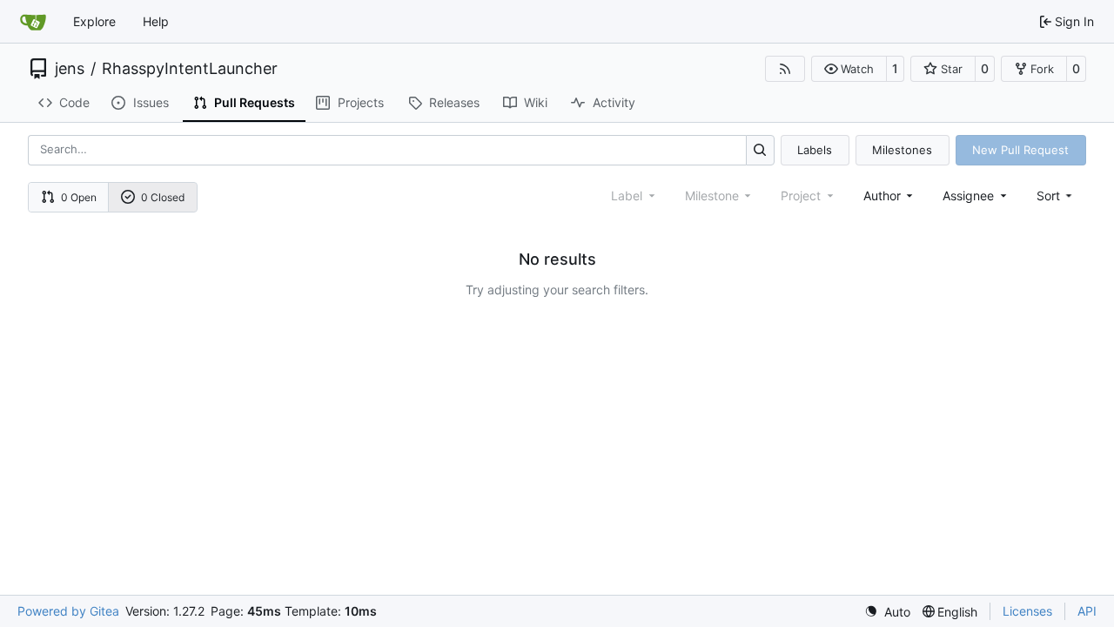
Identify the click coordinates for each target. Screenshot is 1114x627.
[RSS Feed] (785, 69)
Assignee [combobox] (968, 195)
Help (156, 21)
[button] (849, 69)
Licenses (1027, 610)
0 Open (79, 197)
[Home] (33, 21)
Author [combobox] (882, 195)
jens (69, 69)
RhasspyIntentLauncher (190, 69)
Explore (94, 21)
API (1087, 610)
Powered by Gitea (68, 610)
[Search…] (760, 150)
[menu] (1056, 195)
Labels (814, 150)
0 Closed (163, 197)
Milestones (902, 150)
